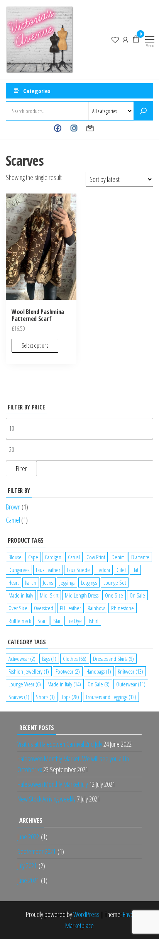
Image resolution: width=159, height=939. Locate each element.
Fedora (103, 570)
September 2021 (36, 851)
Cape (33, 557)
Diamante (140, 557)
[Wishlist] (115, 39)
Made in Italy (20, 595)
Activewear (22, 658)
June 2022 (28, 836)
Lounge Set (114, 582)
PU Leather (70, 608)
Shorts (45, 697)
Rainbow (96, 608)
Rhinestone (122, 608)
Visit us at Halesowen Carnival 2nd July (59, 744)
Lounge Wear (24, 684)
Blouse (15, 557)
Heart (13, 582)
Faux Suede (78, 570)
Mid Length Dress (81, 595)
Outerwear (130, 684)
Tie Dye (74, 621)
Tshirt (93, 621)
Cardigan (53, 557)
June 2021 (28, 880)
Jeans (48, 582)
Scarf (42, 621)
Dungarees (18, 570)
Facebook (57, 128)
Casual (74, 557)
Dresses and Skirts (113, 658)
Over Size (17, 608)
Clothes (74, 658)
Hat (135, 570)
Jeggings (66, 582)
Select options (35, 345)
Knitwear (130, 671)
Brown (13, 506)
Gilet (121, 570)
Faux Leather (48, 570)
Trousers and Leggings (111, 697)
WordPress (86, 914)
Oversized (43, 608)
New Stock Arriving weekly (46, 798)
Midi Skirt (49, 595)
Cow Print (95, 557)
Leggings (89, 582)
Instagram (73, 128)
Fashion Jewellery (28, 671)
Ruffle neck (19, 621)
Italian (30, 582)
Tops (70, 697)
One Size (114, 595)
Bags (49, 658)
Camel (13, 520)
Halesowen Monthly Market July (52, 784)
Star (57, 621)
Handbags (98, 671)
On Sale (137, 595)
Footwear (68, 671)
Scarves (18, 697)
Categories (37, 91)
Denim (118, 557)
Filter (21, 468)
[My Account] (125, 39)
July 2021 (27, 865)
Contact (90, 128)
